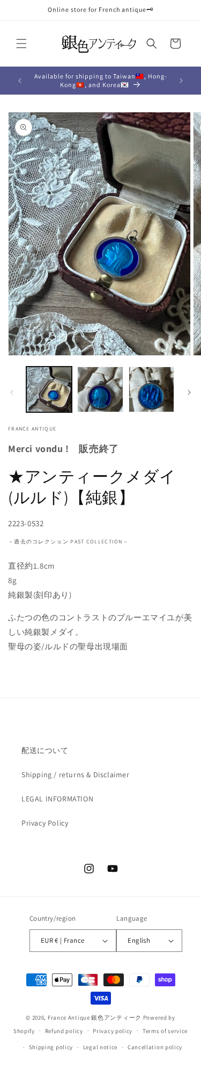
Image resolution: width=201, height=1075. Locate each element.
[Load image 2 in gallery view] (100, 389)
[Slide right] (189, 392)
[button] (21, 43)
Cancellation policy (155, 1047)
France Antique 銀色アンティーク (95, 1017)
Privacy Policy (44, 823)
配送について (45, 750)
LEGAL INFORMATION (57, 799)
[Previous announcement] (20, 80)
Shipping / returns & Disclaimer (75, 774)
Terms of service (165, 1031)
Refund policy (64, 1031)
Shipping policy (51, 1047)
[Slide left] (12, 392)
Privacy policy (112, 1031)
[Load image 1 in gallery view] (49, 389)
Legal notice (100, 1047)
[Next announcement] (181, 80)
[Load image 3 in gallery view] (151, 389)
